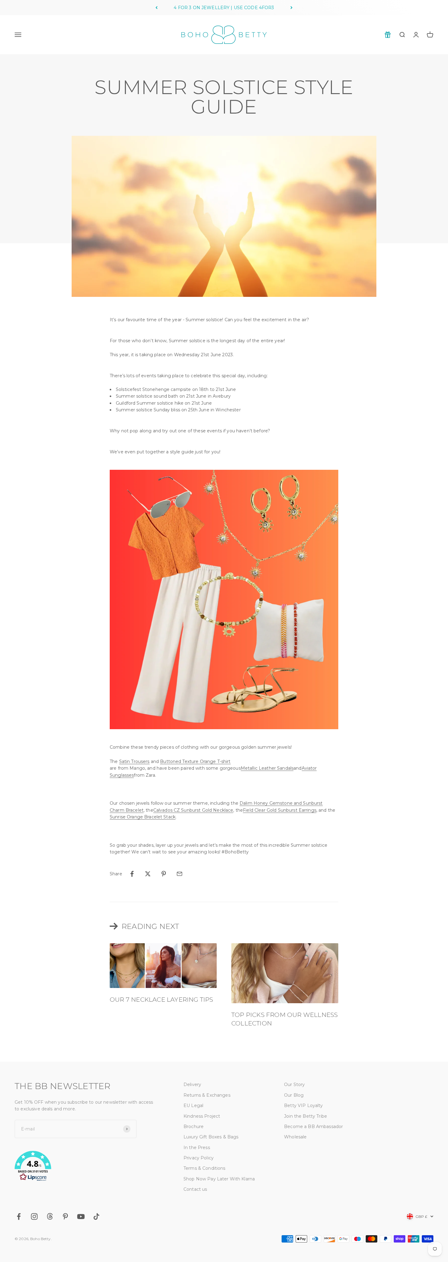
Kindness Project (201, 1116)
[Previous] (156, 7)
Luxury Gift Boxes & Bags (210, 1137)
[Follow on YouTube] (81, 1216)
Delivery (192, 1084)
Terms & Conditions (204, 1168)
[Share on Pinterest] (164, 874)
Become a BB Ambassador (313, 1126)
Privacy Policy (198, 1158)
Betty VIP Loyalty (303, 1105)
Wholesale (295, 1137)
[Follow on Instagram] (34, 1216)
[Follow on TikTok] (96, 1216)
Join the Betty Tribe (305, 1116)
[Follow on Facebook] (19, 1216)
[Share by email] (179, 874)
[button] (84, 1167)
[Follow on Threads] (50, 1216)
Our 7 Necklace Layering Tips (161, 999)
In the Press (196, 1147)
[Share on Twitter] (148, 874)
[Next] (291, 7)
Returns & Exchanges (206, 1095)
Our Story (294, 1084)
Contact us (195, 1189)
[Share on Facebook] (132, 874)
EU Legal (193, 1105)
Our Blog (294, 1095)
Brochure (193, 1126)
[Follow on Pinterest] (65, 1216)
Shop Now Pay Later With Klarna (219, 1179)
